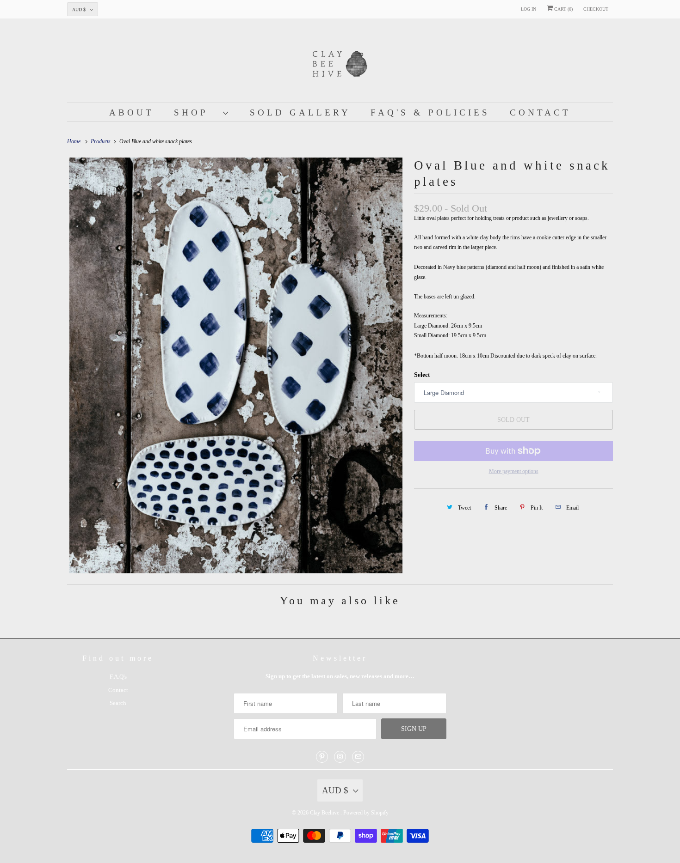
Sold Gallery (300, 112)
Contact (540, 112)
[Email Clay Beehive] (358, 757)
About (131, 112)
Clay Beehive (325, 812)
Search (118, 702)
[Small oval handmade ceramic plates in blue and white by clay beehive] (235, 365)
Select (422, 374)
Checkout (595, 9)
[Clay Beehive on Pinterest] (322, 757)
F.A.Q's (118, 676)
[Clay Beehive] (340, 62)
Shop (196, 112)
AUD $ (79, 9)
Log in (528, 9)
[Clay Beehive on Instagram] (340, 757)
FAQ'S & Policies (430, 112)
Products (101, 141)
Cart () (563, 9)
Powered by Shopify (366, 812)
